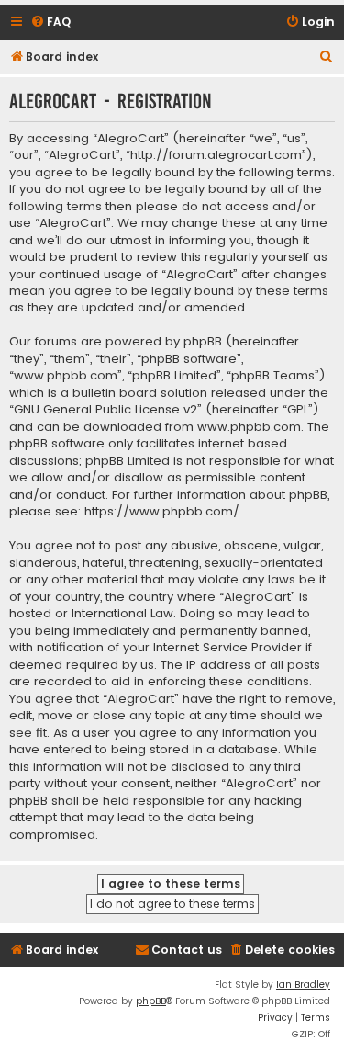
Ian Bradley (303, 984)
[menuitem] (50, 22)
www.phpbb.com (249, 427)
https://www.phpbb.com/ (161, 511)
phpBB (151, 1001)
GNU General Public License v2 (105, 410)
